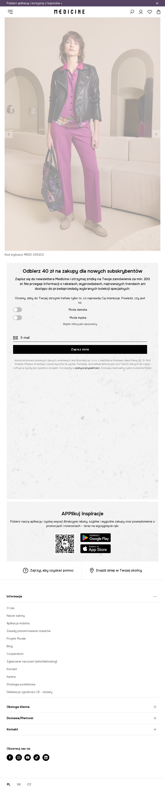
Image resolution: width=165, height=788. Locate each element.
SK (19, 784)
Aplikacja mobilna (18, 623)
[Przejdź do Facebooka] (10, 758)
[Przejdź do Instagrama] (18, 758)
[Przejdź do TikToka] (36, 758)
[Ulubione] (149, 11)
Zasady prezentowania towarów (29, 631)
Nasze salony (16, 616)
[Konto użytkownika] (140, 11)
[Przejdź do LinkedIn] (45, 758)
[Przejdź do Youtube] (27, 758)
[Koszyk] (157, 11)
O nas (10, 608)
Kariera (11, 677)
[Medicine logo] (69, 12)
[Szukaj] (132, 11)
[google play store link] (95, 538)
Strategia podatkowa (21, 684)
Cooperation (15, 654)
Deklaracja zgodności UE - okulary (29, 692)
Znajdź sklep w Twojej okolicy (119, 570)
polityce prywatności (87, 368)
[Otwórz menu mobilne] (11, 11)
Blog (10, 646)
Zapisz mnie (80, 349)
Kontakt (12, 669)
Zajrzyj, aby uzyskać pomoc (52, 570)
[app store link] (95, 549)
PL (8, 784)
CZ (29, 784)
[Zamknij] (157, 3)
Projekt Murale (16, 638)
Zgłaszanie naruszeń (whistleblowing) (32, 661)
